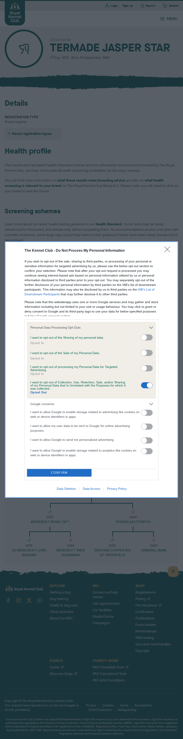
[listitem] (91, 327)
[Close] (168, 251)
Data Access (91, 488)
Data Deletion (66, 488)
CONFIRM (59, 472)
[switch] (147, 337)
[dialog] (91, 369)
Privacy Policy (117, 488)
